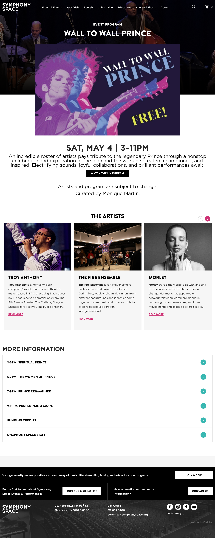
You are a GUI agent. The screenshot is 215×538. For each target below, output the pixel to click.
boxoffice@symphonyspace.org (128, 514)
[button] (107, 362)
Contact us (200, 491)
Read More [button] (15, 314)
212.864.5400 (116, 510)
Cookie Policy (174, 513)
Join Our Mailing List (82, 491)
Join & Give (194, 475)
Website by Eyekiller (202, 522)
